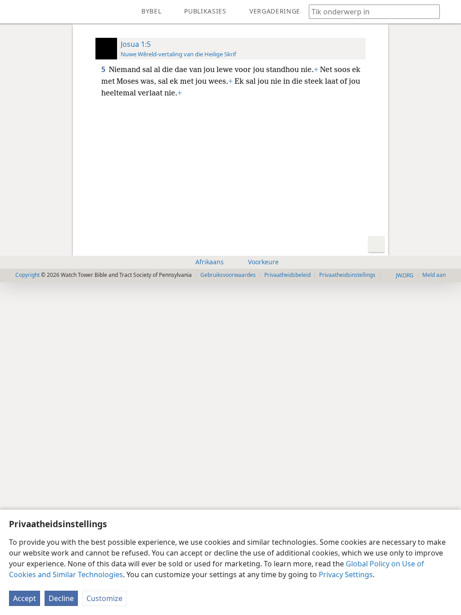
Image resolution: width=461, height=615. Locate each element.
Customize (104, 598)
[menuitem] (13, 12)
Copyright (27, 275)
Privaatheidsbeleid (287, 274)
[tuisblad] (13, 12)
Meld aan (434, 274)
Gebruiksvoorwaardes (228, 274)
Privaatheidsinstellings (347, 274)
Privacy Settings (346, 574)
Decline (61, 598)
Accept (24, 598)
